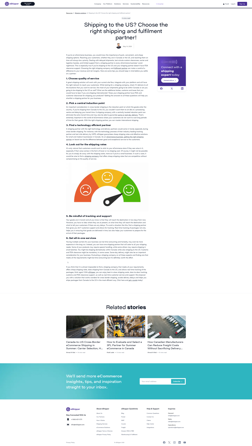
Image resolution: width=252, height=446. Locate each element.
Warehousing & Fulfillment (129, 434)
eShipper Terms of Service (104, 431)
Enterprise (159, 4)
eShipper (91, 272)
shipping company (92, 156)
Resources (145, 4)
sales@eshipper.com (174, 421)
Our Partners (100, 417)
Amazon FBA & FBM (127, 431)
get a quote (133, 280)
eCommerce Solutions (103, 427)
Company (97, 4)
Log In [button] (233, 4)
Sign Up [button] (242, 4)
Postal (123, 417)
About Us (99, 413)
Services (126, 4)
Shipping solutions (80, 13)
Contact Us (150, 417)
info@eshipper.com (77, 424)
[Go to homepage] (12, 4)
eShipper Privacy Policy (103, 434)
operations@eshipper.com (176, 427)
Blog (122, 413)
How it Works (100, 420)
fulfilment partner (120, 68)
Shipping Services (101, 424)
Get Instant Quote (27, 4)
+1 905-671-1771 (76, 419)
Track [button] (227, 4)
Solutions (117, 4)
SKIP (122, 420)
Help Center (150, 424)
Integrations (150, 427)
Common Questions (153, 413)
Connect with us (169, 80)
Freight (123, 427)
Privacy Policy (70, 442)
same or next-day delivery (128, 115)
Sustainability (135, 4)
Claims (149, 420)
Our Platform (107, 4)
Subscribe (176, 381)
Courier (123, 424)
